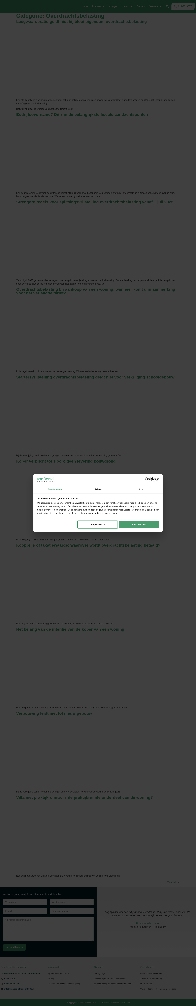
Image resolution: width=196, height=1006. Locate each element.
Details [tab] (98, 489)
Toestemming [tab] (55, 489)
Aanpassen (96, 524)
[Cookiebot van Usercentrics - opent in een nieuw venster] (146, 479)
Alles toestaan (139, 524)
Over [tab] (141, 489)
